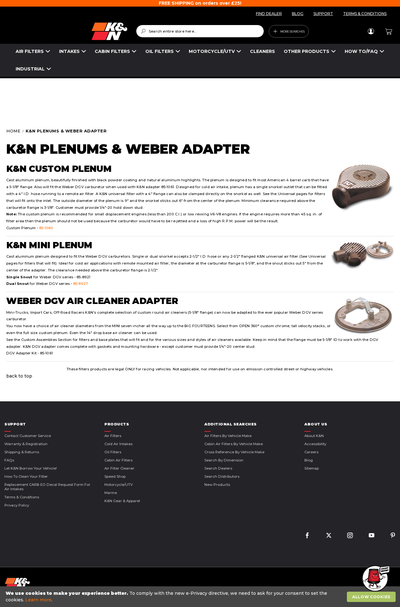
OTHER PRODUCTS (306, 51)
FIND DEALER (269, 13)
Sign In (370, 31)
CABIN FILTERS (112, 51)
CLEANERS (262, 51)
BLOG (297, 13)
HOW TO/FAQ (361, 51)
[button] (375, 579)
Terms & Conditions (21, 497)
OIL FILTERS (159, 51)
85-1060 (46, 228)
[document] (201, 596)
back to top (19, 376)
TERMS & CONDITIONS (365, 13)
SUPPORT (323, 13)
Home (14, 130)
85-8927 (80, 283)
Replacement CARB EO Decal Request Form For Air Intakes (47, 486)
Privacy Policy (16, 505)
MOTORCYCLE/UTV (212, 51)
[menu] (200, 60)
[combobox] (200, 31)
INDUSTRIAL (30, 69)
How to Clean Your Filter (26, 476)
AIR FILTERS (30, 51)
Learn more (38, 600)
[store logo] (72, 31)
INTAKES (69, 51)
